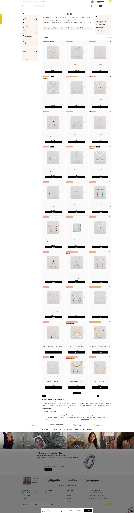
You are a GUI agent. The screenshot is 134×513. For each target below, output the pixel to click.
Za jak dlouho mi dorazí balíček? (96, 493)
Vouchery (69, 501)
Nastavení (70, 510)
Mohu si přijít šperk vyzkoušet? (96, 496)
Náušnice (69, 498)
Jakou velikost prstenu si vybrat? (96, 495)
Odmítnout (79, 510)
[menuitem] (39, 6)
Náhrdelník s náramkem (31, 36)
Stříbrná (31, 41)
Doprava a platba (25, 493)
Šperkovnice (69, 500)
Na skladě (31, 22)
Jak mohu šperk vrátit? (101, 27)
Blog (23, 1)
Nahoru (44, 396)
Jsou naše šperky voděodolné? (96, 492)
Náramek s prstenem (31, 32)
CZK (103, 5)
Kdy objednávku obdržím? (101, 24)
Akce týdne (31, 24)
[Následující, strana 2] (100, 396)
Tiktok (68, 485)
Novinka (31, 25)
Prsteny (68, 493)
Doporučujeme (46, 37)
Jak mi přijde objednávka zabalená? (102, 26)
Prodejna (29, 1)
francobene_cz (89, 429)
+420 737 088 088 (100, 1)
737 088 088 (104, 31)
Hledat (100, 5)
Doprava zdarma (31, 27)
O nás (26, 1)
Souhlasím (88, 510)
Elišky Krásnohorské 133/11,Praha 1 (72, 481)
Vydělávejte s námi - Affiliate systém (30, 500)
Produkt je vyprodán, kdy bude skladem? (98, 498)
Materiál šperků (34, 1)
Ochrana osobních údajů (27, 496)
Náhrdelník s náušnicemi (31, 33)
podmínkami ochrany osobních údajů (58, 466)
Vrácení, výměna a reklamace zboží (29, 492)
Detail (77, 317)
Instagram (74, 485)
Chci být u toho (48, 469)
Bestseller (31, 26)
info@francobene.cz (99, 33)
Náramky (69, 496)
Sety (68, 492)
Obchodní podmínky (26, 495)
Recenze (39, 1)
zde (61, 511)
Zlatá (31, 42)
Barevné (31, 43)
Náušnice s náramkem (31, 35)
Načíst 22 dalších (76, 392)
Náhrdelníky (69, 495)
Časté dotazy (25, 498)
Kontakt (43, 1)
